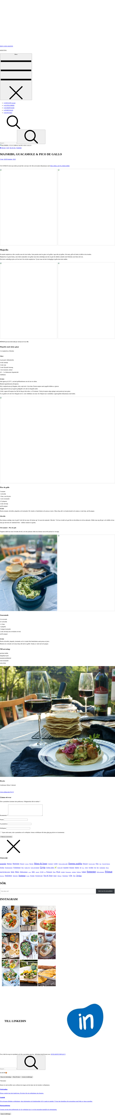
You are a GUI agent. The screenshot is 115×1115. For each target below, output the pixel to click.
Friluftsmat (17, 868)
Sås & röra (13, 148)
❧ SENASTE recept (9, 103)
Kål (95, 867)
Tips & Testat (48, 876)
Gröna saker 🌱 (51, 868)
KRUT (86, 867)
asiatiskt (3, 864)
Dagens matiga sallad (63, 864)
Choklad (50, 864)
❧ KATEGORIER (9, 105)
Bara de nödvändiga (6, 1077)
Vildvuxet (59, 876)
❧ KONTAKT (8, 112)
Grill (7, 148)
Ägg (74, 876)
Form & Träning (106, 864)
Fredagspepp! (9, 867)
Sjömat (108, 871)
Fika (97, 864)
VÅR (70, 876)
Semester (91, 871)
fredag (2, 868)
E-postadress (3, 824)
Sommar (22, 875)
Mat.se (107, 867)
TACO (12, 792)
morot (29, 872)
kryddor (91, 867)
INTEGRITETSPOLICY (58, 1054)
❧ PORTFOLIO (8, 110)
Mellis (12, 872)
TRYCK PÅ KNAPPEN (105, 891)
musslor (37, 872)
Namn (2, 819)
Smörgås (15, 876)
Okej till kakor (16, 1077)
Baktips (9, 864)
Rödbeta (79, 872)
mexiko (8, 792)
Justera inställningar (27, 1077)
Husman (71, 868)
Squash (27, 875)
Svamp (32, 876)
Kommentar (4, 815)
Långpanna (102, 867)
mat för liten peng (5, 872)
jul (80, 868)
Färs (22, 867)
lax (98, 868)
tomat (55, 876)
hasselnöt (66, 868)
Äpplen (79, 876)
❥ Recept (2, 148)
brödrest (27, 863)
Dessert (85, 864)
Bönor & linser (40, 863)
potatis (63, 872)
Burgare (31, 864)
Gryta (42, 867)
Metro (17, 872)
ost (45, 872)
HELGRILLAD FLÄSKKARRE (60, 166)
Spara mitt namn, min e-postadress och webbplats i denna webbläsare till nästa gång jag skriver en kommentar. (33, 832)
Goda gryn (27, 867)
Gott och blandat (35, 867)
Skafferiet (2, 875)
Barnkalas (16, 864)
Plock (58, 872)
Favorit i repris (92, 864)
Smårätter (19, 148)
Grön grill (3, 792)
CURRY (56, 864)
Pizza (54, 872)
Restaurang (68, 872)
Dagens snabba (75, 863)
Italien (77, 868)
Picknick (49, 872)
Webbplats (3, 828)
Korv (83, 867)
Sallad (84, 872)
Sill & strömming (100, 872)
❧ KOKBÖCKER (9, 108)
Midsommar (24, 872)
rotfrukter (74, 872)
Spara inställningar (5, 1114)
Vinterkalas (65, 876)
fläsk (100, 863)
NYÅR (41, 872)
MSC (33, 872)
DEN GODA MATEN (6, 46)
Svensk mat (39, 876)
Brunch (22, 864)
